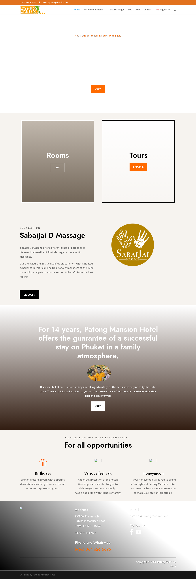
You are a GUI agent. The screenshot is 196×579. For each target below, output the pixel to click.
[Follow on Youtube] (138, 532)
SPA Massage (117, 10)
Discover (29, 294)
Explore (138, 167)
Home (77, 10)
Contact (148, 10)
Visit (57, 167)
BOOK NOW (134, 10)
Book (98, 89)
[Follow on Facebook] (131, 532)
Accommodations (93, 10)
